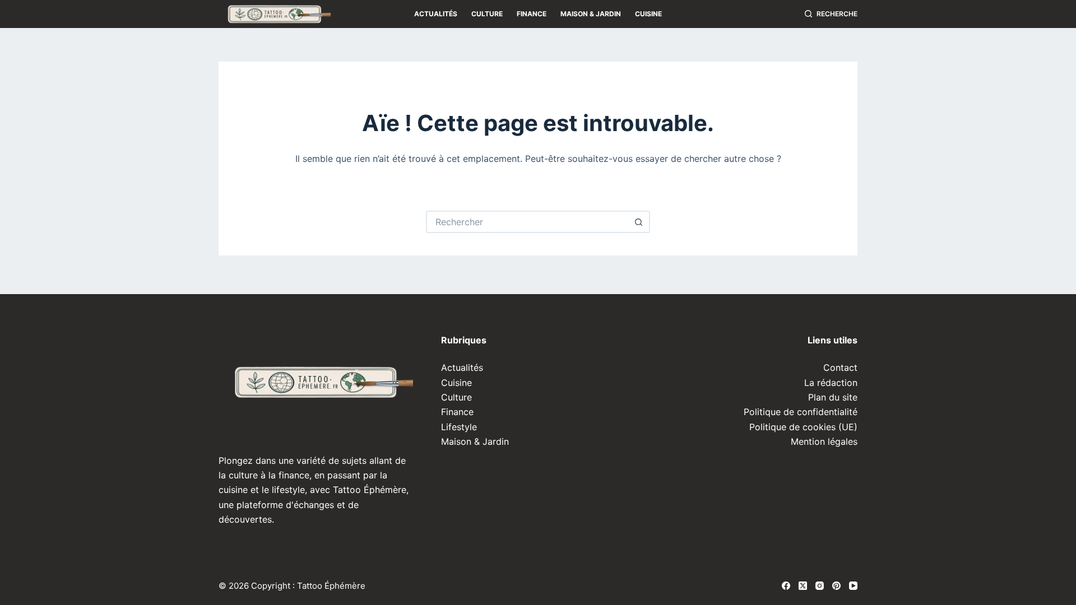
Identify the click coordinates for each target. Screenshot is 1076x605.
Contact (840, 367)
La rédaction (830, 382)
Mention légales (824, 441)
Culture (487, 14)
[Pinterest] (836, 585)
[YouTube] (853, 585)
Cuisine (648, 14)
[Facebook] (786, 585)
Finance (531, 14)
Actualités (435, 14)
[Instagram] (819, 585)
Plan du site (832, 397)
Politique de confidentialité (800, 411)
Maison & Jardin (590, 14)
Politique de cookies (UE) (803, 426)
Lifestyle (459, 426)
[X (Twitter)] (803, 585)
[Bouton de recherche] (639, 222)
